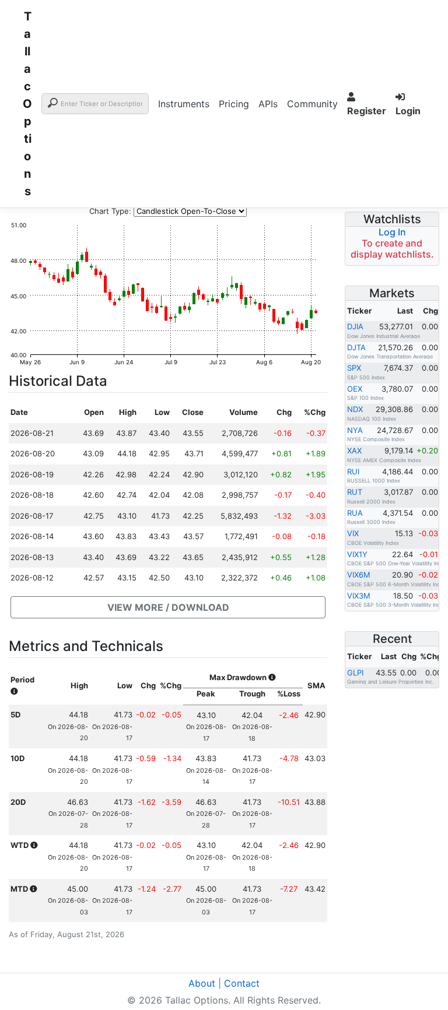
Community (312, 104)
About (201, 983)
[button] (168, 607)
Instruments (183, 104)
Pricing (234, 104)
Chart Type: (110, 211)
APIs (268, 104)
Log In (392, 232)
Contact (242, 983)
